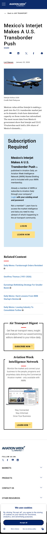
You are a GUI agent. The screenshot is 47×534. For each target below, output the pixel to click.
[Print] (42, 53)
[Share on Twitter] (26, 53)
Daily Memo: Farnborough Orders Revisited (23, 265)
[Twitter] (3, 460)
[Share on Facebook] (34, 53)
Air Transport (20, 13)
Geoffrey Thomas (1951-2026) (17, 276)
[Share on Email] (11, 53)
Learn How (23, 234)
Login (23, 226)
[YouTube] (13, 460)
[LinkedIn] (18, 460)
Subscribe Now (22, 346)
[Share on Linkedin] (18, 53)
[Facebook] (8, 460)
